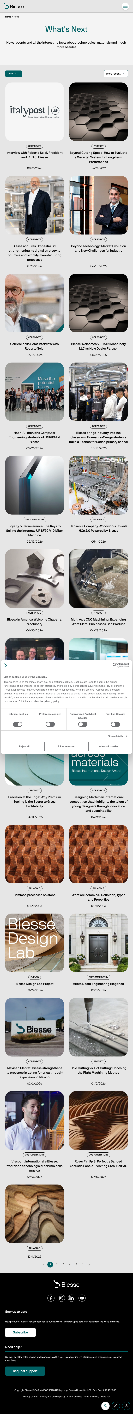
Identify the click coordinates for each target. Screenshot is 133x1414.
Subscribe (20, 1332)
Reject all (24, 746)
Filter (11, 74)
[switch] (50, 724)
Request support (25, 1371)
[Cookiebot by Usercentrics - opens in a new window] (115, 665)
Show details (115, 736)
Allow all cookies (109, 746)
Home (8, 17)
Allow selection (66, 746)
